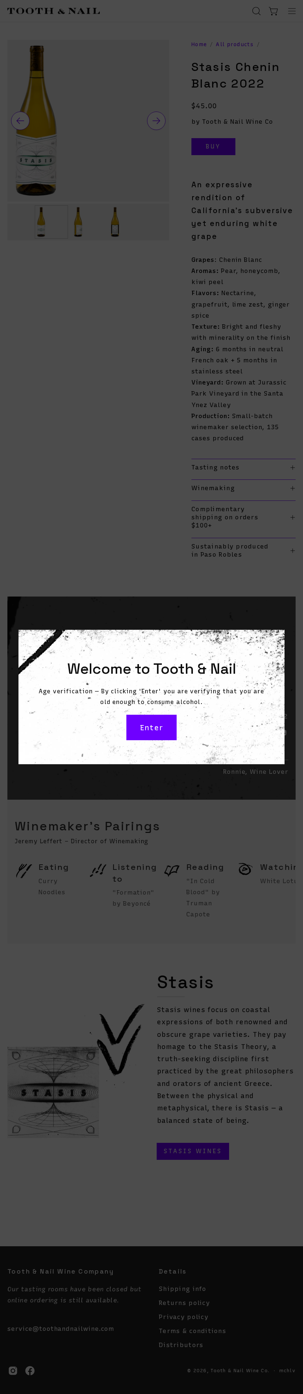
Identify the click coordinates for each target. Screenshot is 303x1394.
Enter (151, 727)
